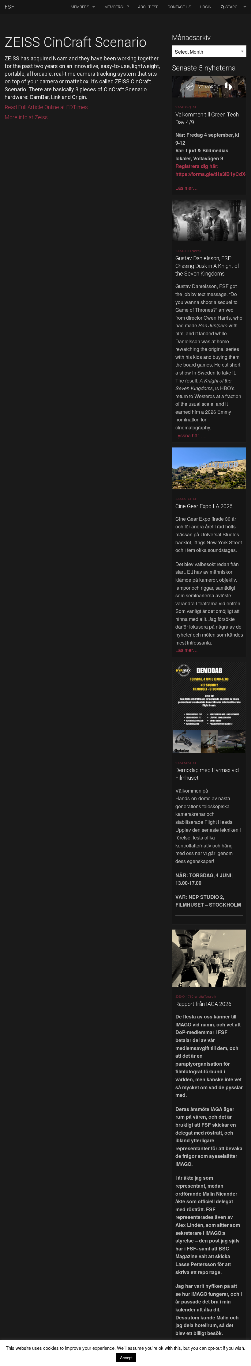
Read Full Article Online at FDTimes (46, 107)
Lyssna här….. (190, 435)
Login (206, 7)
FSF (9, 7)
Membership (116, 7)
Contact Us (179, 7)
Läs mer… (186, 187)
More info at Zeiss (26, 117)
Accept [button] (126, 1357)
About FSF (148, 7)
